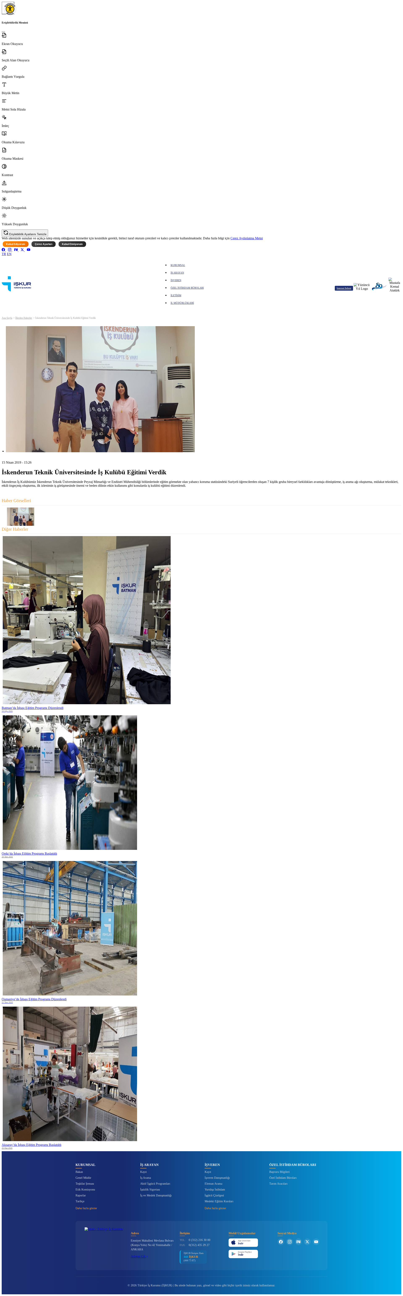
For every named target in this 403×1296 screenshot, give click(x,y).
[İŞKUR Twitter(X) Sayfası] (307, 1241)
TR (4, 254)
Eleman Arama (213, 1183)
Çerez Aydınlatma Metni (246, 238)
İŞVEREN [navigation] (176, 280)
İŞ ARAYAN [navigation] (177, 273)
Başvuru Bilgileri (279, 1171)
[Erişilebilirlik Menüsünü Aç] (8, 8)
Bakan (79, 1171)
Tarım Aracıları (278, 1183)
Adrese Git (138, 1256)
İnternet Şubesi (344, 288)
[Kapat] (3, 32)
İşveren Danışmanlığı (217, 1177)
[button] (201, 39)
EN (9, 254)
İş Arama (145, 1177)
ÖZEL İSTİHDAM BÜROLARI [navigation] (187, 288)
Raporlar (81, 1195)
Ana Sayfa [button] (7, 317)
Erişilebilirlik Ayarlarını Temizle (27, 234)
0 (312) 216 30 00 (199, 1240)
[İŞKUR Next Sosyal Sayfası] (298, 1241)
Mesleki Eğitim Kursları (219, 1201)
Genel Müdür (83, 1177)
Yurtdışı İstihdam (215, 1189)
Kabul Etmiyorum (72, 244)
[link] (4, 250)
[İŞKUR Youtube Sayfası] (316, 1241)
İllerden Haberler (23, 317)
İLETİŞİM (176, 295)
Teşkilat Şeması (85, 1183)
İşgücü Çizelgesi (214, 1195)
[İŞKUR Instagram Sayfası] (289, 1241)
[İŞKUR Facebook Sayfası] (280, 1241)
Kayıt (143, 1171)
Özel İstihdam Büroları (283, 1177)
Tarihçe (80, 1201)
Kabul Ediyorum (15, 244)
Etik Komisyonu (85, 1189)
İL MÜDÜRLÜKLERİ (182, 303)
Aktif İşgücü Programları (155, 1183)
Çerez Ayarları (43, 244)
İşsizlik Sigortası (150, 1189)
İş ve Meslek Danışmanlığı (156, 1195)
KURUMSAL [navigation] (178, 265)
